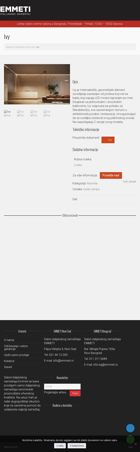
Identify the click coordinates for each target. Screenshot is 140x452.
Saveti (8, 367)
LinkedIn (62, 414)
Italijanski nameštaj (15, 47)
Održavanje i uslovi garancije (16, 347)
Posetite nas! (111, 175)
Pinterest (78, 414)
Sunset (10, 298)
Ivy (110, 140)
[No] (135, 444)
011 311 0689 (98, 359)
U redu (60, 445)
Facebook (70, 414)
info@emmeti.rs (63, 360)
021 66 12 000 (58, 355)
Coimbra (11, 235)
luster (86, 189)
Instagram (54, 414)
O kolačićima (77, 445)
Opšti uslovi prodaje (16, 355)
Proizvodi (31, 47)
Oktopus (11, 277)
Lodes (78, 165)
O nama (9, 340)
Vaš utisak (129, 181)
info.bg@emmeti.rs (105, 364)
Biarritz (11, 256)
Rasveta (92, 183)
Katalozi (9, 361)
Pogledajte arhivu (55, 392)
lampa (96, 189)
